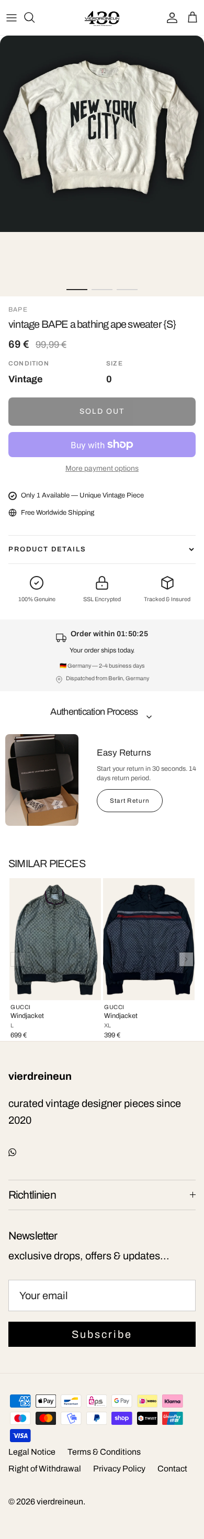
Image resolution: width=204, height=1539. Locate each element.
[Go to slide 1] (76, 289)
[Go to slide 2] (102, 289)
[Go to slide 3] (127, 289)
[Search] (34, 17)
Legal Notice (31, 1451)
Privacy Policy (119, 1468)
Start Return (130, 801)
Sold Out (102, 411)
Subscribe (102, 1334)
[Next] (186, 959)
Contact (172, 1468)
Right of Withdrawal (44, 1468)
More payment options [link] (102, 468)
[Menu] (11, 17)
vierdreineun (60, 1501)
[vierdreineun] (102, 17)
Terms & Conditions (104, 1451)
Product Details (47, 549)
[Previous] (17, 959)
